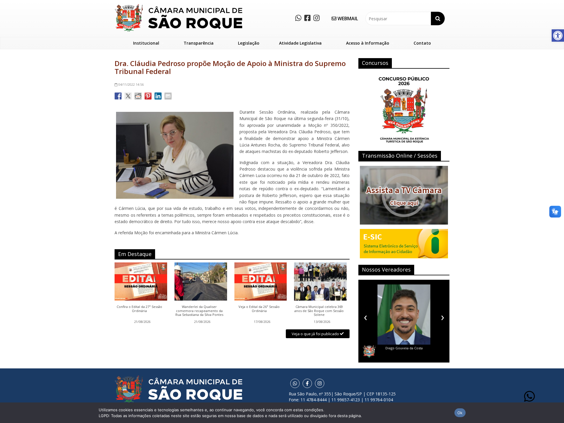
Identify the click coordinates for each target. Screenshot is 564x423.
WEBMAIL (347, 18)
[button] (558, 35)
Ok (460, 412)
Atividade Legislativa (300, 43)
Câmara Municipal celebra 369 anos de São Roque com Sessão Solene (319, 311)
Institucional (146, 43)
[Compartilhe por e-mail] (168, 96)
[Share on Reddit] (138, 96)
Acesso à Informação (367, 43)
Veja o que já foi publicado (316, 333)
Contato (422, 43)
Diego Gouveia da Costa (404, 348)
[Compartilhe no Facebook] (118, 96)
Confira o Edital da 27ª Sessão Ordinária (139, 309)
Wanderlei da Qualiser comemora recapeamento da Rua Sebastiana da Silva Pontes (199, 311)
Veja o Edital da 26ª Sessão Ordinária (259, 309)
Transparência (199, 43)
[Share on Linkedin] (158, 96)
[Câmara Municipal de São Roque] (178, 6)
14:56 (131, 84)
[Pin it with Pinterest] (148, 96)
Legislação (248, 43)
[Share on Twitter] (128, 96)
